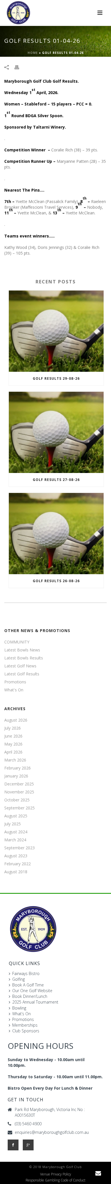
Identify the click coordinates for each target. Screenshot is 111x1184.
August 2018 (15, 871)
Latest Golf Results (21, 674)
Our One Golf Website (32, 990)
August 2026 (15, 720)
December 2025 (19, 784)
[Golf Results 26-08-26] (56, 533)
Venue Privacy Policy (55, 1174)
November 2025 (19, 792)
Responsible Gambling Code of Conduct (55, 1180)
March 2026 (15, 760)
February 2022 (17, 863)
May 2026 (13, 744)
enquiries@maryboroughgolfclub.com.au (52, 1132)
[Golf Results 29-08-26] (56, 331)
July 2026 (12, 728)
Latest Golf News (20, 666)
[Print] (20, 67)
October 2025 (17, 800)
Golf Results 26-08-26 (56, 580)
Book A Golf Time (28, 985)
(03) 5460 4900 (28, 1123)
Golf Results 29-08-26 (56, 378)
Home (33, 53)
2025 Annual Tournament (35, 1002)
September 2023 (19, 847)
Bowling (19, 1008)
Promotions (15, 682)
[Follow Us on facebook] (13, 1145)
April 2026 (13, 752)
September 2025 (19, 808)
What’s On (21, 1013)
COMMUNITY (16, 642)
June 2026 (13, 736)
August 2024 (15, 831)
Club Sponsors (25, 1030)
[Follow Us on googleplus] (28, 1145)
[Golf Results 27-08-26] (56, 432)
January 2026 (16, 776)
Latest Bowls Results (23, 658)
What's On (13, 689)
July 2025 (12, 823)
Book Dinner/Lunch (29, 996)
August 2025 (15, 816)
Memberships (25, 1025)
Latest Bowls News (22, 650)
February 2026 (17, 768)
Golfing (18, 979)
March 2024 (15, 839)
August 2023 (15, 855)
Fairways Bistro (26, 973)
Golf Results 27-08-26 (56, 479)
